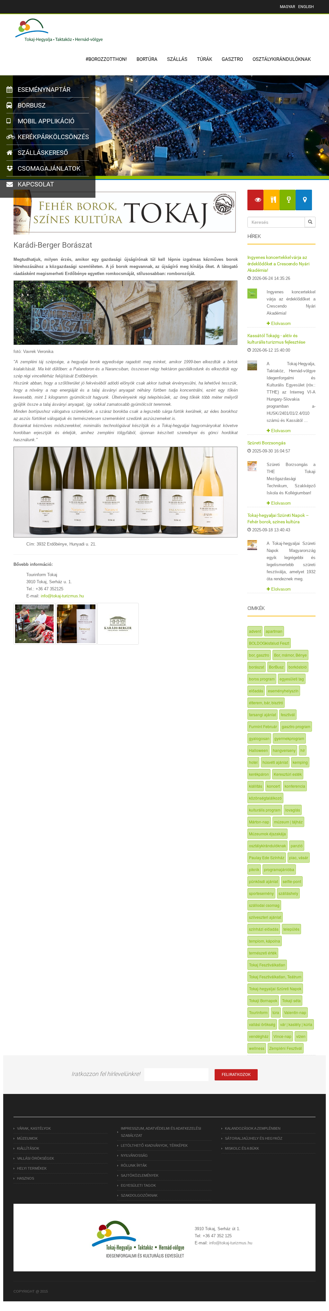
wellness (256, 1048)
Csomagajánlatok (48, 168)
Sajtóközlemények (139, 1175)
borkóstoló (298, 667)
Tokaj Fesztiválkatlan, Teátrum (275, 976)
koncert (273, 786)
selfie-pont (292, 881)
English (306, 7)
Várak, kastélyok (34, 1128)
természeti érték (263, 952)
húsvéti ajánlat (275, 762)
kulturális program (264, 809)
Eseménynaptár (43, 89)
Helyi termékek (32, 1168)
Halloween (258, 750)
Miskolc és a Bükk (242, 1148)
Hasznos (25, 1178)
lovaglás (292, 809)
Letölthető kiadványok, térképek (154, 1145)
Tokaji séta (291, 1000)
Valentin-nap (295, 1012)
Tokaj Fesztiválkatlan (267, 964)
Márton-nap (259, 821)
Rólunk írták (134, 1165)
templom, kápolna (264, 941)
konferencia (295, 786)
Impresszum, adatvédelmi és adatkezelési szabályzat (161, 1131)
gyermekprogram (289, 738)
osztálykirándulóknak (267, 845)
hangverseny (284, 750)
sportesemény (261, 893)
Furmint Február (263, 726)
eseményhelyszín (283, 690)
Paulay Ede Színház (266, 857)
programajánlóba (279, 869)
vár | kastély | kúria (296, 1024)
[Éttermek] (271, 200)
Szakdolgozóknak (139, 1195)
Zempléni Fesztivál (285, 1048)
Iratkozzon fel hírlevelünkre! (105, 1073)
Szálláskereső (42, 153)
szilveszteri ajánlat (265, 917)
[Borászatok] (288, 200)
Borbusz (31, 105)
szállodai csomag (264, 905)
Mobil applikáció (45, 121)
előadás (256, 690)
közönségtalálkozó (265, 798)
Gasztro (232, 59)
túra (275, 1012)
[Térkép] (304, 200)
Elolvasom (280, 323)
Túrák (204, 59)
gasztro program (296, 726)
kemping (300, 762)
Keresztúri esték (288, 774)
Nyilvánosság (134, 1155)
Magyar (287, 7)
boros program (262, 678)
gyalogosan (259, 738)
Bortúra (147, 59)
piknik (254, 869)
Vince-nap (282, 1036)
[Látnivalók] (255, 200)
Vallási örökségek (35, 1158)
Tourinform (258, 1012)
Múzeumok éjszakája (267, 833)
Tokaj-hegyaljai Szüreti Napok (275, 988)
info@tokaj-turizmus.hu (62, 596)
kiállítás (255, 786)
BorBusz (276, 667)
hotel (253, 762)
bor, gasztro (259, 655)
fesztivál (288, 714)
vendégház (259, 1036)
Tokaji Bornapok (263, 1000)
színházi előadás (264, 929)
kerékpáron (259, 774)
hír (302, 750)
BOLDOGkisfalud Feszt (269, 643)
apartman (274, 631)
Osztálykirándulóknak (282, 59)
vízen (301, 1036)
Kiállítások (28, 1148)
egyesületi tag (292, 678)
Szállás (177, 59)
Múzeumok (27, 1138)
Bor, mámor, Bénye (290, 655)
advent (255, 631)
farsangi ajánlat (262, 714)
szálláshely (288, 893)
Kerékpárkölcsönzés (52, 137)
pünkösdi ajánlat (263, 881)
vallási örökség (262, 1024)
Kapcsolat (35, 184)
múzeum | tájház (288, 821)
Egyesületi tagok (138, 1185)
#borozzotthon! (106, 59)
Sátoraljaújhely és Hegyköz (253, 1138)
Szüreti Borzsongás (266, 442)
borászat (256, 667)
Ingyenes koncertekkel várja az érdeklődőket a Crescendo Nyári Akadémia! (278, 264)
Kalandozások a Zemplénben (252, 1128)
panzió (297, 845)
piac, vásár (298, 857)
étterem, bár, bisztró (266, 702)
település (291, 929)
